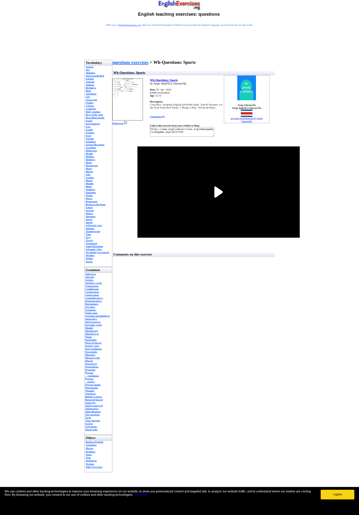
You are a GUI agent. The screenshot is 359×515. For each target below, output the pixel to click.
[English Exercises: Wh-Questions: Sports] (127, 119)
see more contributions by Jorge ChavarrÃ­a (247, 120)
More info (141, 494)
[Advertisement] (179, 48)
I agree (337, 494)
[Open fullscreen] (125, 123)
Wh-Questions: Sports (164, 80)
